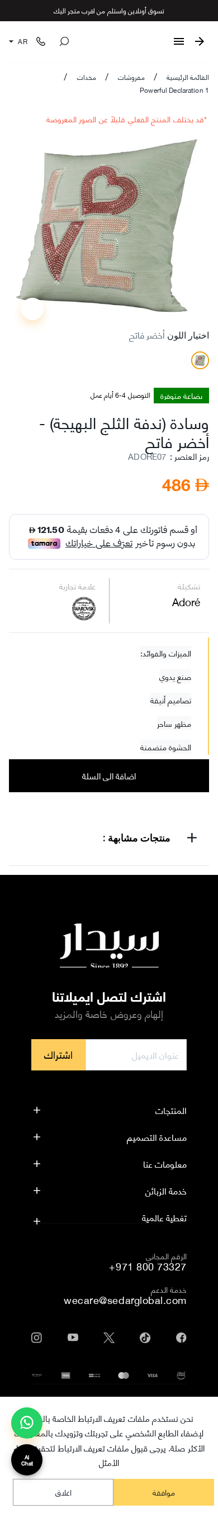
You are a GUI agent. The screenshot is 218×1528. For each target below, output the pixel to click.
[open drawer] (179, 41)
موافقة (164, 1492)
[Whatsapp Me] (27, 1427)
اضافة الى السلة (109, 775)
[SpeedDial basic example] (26, 1423)
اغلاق (63, 1492)
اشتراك (58, 1054)
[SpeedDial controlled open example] (32, 309)
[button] (109, 840)
